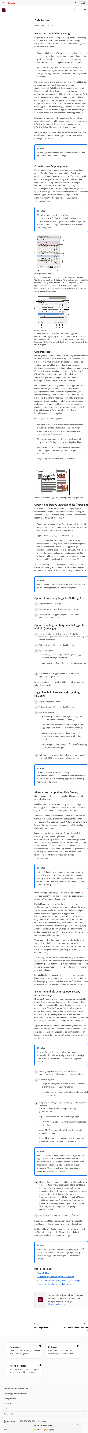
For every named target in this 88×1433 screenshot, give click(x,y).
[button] (75, 3)
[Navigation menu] (3, 3)
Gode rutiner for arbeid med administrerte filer (56, 1284)
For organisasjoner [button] (10, 1399)
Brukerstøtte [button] (8, 1404)
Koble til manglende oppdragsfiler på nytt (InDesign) (59, 1280)
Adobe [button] (6, 1409)
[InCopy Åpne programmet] (85, 10)
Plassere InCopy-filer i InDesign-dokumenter (55, 1276)
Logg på (82, 3)
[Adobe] (11, 3)
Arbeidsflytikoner (44, 1273)
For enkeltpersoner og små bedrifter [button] (16, 1388)
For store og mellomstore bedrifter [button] (15, 1394)
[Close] (77, 1425)
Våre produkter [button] (9, 1414)
